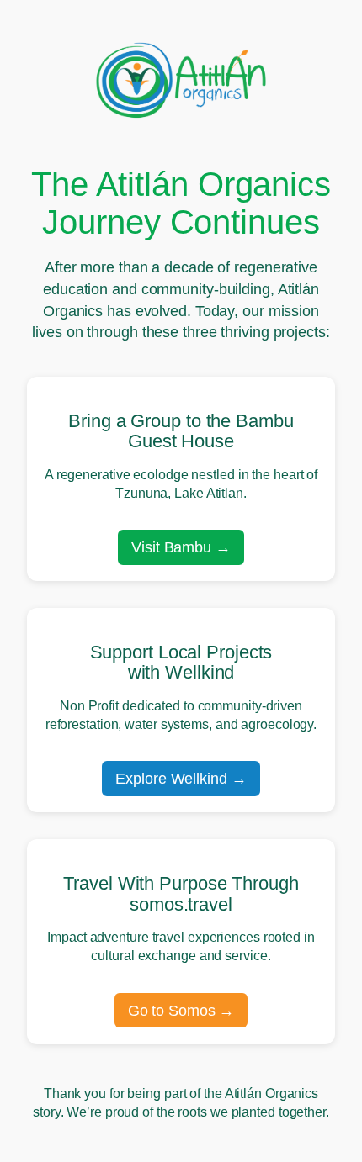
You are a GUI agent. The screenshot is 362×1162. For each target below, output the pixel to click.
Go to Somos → (181, 1010)
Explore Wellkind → (180, 778)
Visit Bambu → (181, 547)
